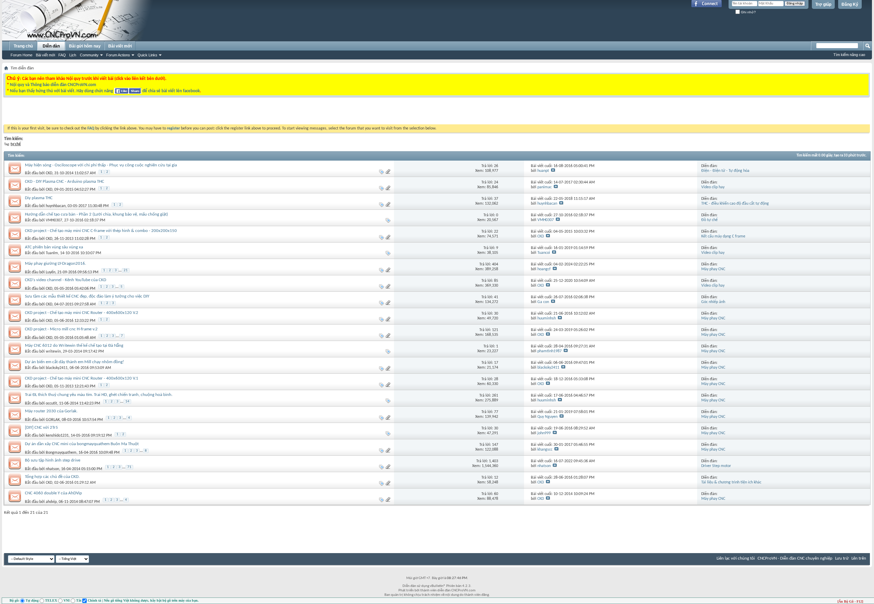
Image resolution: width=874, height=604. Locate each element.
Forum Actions (118, 55)
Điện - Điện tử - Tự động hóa (725, 171)
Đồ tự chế (709, 220)
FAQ (62, 55)
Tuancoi (543, 253)
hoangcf (544, 269)
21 (126, 270)
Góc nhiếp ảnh (713, 302)
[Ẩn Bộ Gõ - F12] (850, 601)
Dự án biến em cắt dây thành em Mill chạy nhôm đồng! (74, 362)
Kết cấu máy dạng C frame (723, 236)
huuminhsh (546, 318)
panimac (544, 187)
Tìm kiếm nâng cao (849, 55)
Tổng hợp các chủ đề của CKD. (52, 477)
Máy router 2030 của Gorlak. (51, 411)
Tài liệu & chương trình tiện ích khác (731, 482)
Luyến (50, 272)
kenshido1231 (57, 436)
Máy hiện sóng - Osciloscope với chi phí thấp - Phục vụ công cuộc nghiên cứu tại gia (101, 165)
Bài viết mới (45, 55)
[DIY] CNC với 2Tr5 (41, 427)
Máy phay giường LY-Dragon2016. (55, 263)
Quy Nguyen (547, 417)
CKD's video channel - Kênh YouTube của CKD (65, 280)
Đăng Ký (850, 4)
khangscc (544, 450)
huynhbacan (56, 206)
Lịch (72, 55)
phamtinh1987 (549, 351)
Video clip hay (712, 187)
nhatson (52, 469)
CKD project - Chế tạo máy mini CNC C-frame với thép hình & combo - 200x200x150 (101, 231)
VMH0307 (54, 220)
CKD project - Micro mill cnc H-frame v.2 (61, 329)
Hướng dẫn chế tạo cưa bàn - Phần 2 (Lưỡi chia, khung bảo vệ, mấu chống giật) (96, 214)
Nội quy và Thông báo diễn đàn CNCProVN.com (53, 85)
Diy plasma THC (39, 198)
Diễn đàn (51, 46)
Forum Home (21, 55)
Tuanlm (52, 253)
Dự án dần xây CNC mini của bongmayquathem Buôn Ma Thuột (82, 444)
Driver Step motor (716, 466)
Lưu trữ (842, 558)
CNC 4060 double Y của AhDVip (53, 493)
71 (129, 467)
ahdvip (51, 502)
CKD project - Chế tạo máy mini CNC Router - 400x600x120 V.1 (81, 378)
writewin (53, 351)
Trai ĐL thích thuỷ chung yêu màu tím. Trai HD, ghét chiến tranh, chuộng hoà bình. (98, 395)
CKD (49, 173)
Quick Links (147, 55)
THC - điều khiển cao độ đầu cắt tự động (735, 204)
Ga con (543, 302)
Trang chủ (23, 46)
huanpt (543, 171)
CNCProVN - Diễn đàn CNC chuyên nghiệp (795, 558)
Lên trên (858, 558)
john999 (544, 433)
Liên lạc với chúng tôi (736, 558)
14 (127, 401)
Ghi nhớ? (748, 12)
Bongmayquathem (61, 453)
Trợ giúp (823, 4)
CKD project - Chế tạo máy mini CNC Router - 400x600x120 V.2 (81, 313)
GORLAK (53, 420)
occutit (51, 403)
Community (89, 55)
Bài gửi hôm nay (85, 46)
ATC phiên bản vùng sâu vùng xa (54, 247)
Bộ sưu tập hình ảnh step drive (52, 460)
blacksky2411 (57, 368)
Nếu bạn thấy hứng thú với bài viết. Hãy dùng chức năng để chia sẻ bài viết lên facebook (105, 91)
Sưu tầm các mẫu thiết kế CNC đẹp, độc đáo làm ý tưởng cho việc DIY (87, 296)
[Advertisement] (351, 112)
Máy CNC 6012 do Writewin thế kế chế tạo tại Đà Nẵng (74, 345)
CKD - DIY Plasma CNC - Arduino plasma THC (64, 181)
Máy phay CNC (713, 269)
